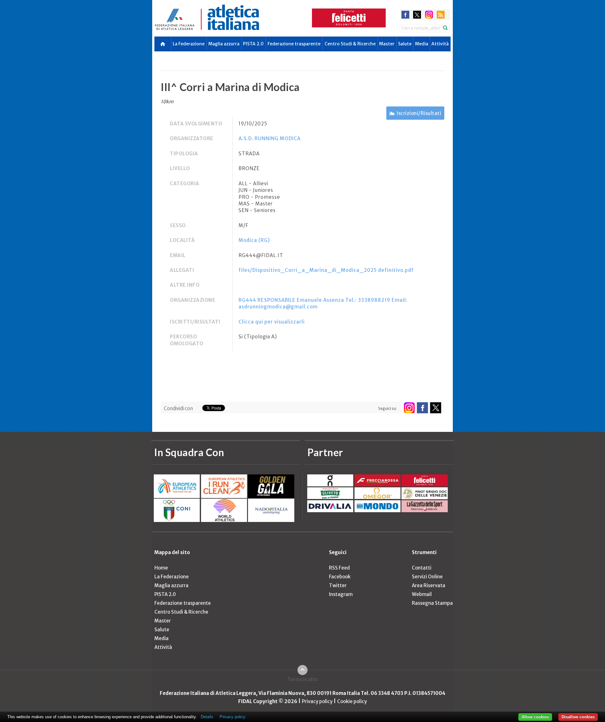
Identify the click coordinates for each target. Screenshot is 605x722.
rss (441, 15)
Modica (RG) (254, 240)
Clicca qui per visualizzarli (272, 322)
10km (167, 102)
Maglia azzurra (223, 44)
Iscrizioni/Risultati (419, 113)
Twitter (338, 585)
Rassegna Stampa (432, 603)
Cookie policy (352, 701)
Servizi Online (427, 577)
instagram (429, 15)
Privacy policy (317, 701)
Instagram (341, 594)
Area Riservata (428, 585)
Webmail (422, 594)
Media (421, 44)
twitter (417, 15)
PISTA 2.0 (253, 44)
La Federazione (189, 44)
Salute (405, 44)
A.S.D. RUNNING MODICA (270, 138)
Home (161, 568)
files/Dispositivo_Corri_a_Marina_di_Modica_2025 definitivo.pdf (326, 270)
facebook (405, 15)
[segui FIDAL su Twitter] (435, 407)
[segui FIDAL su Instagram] (409, 407)
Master (387, 44)
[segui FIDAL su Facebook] (422, 407)
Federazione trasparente (294, 44)
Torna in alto (302, 679)
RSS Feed (339, 568)
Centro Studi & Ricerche (350, 44)
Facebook (339, 577)
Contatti (421, 568)
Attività (440, 44)
